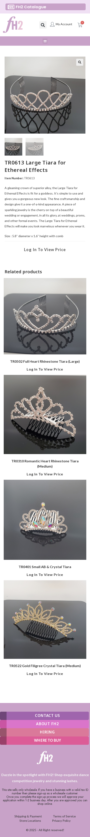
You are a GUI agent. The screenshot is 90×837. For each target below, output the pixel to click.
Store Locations (30, 820)
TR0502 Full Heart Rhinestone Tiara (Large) (45, 361)
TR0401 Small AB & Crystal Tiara (45, 567)
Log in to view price (45, 249)
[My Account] (52, 24)
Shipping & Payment (28, 816)
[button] (43, 25)
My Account (64, 24)
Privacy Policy (61, 820)
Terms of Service (64, 816)
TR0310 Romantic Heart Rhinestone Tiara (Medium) (45, 463)
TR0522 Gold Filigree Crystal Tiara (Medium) (45, 666)
